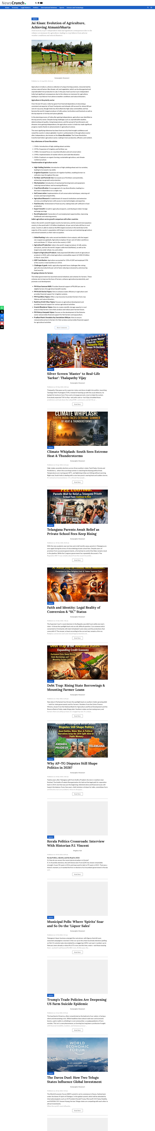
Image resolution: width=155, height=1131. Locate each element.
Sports (61, 7)
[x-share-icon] (2, 312)
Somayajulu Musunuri (61, 78)
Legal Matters (26, 7)
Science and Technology (75, 7)
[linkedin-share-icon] (2, 320)
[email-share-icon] (2, 324)
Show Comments (62, 327)
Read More (77, 404)
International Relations (49, 7)
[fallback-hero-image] (77, 351)
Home (7, 7)
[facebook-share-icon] (2, 316)
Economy (15, 7)
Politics (35, 7)
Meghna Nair (77, 851)
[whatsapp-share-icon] (2, 308)
